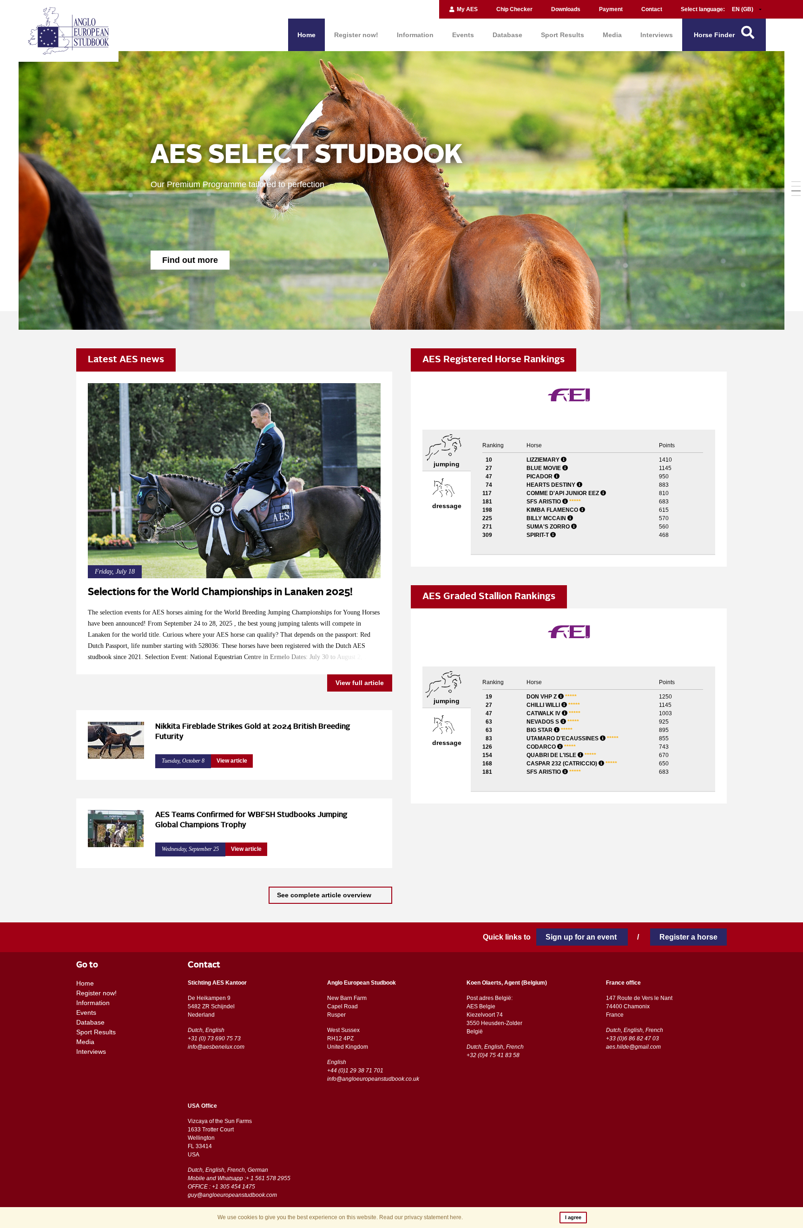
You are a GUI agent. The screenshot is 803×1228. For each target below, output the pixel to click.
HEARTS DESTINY (552, 485)
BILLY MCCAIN (547, 518)
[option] (401, 190)
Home (306, 35)
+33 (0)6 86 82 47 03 (632, 1038)
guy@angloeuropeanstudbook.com (232, 1195)
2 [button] (796, 186)
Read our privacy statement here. (421, 1217)
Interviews (656, 35)
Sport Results (562, 35)
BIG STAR (550, 730)
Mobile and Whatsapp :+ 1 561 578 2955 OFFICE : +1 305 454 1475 (239, 1182)
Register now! (356, 35)
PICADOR (540, 476)
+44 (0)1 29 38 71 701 (355, 1070)
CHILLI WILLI (553, 705)
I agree (573, 1217)
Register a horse (688, 937)
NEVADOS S (553, 722)
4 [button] (796, 195)
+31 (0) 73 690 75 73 (214, 1038)
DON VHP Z (552, 696)
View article (232, 761)
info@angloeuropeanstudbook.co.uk (373, 1079)
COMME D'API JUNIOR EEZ (563, 493)
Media (612, 35)
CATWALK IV (553, 713)
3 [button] (796, 190)
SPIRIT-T (538, 535)
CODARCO (551, 747)
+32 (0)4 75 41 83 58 (493, 1055)
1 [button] (796, 181)
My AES (466, 9)
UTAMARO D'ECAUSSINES (573, 738)
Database (507, 35)
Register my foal (194, 258)
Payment (611, 9)
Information (415, 35)
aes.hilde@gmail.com (633, 1047)
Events (463, 35)
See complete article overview (325, 895)
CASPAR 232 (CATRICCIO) (572, 763)
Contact (651, 9)
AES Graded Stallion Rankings (488, 596)
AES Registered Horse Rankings (493, 360)
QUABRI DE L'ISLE (561, 755)
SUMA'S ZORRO (549, 526)
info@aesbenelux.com (216, 1047)
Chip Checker (514, 9)
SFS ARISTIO (554, 501)
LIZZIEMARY (544, 460)
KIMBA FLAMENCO (553, 510)
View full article (360, 682)
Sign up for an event (582, 937)
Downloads (565, 9)
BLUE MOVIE (544, 468)
